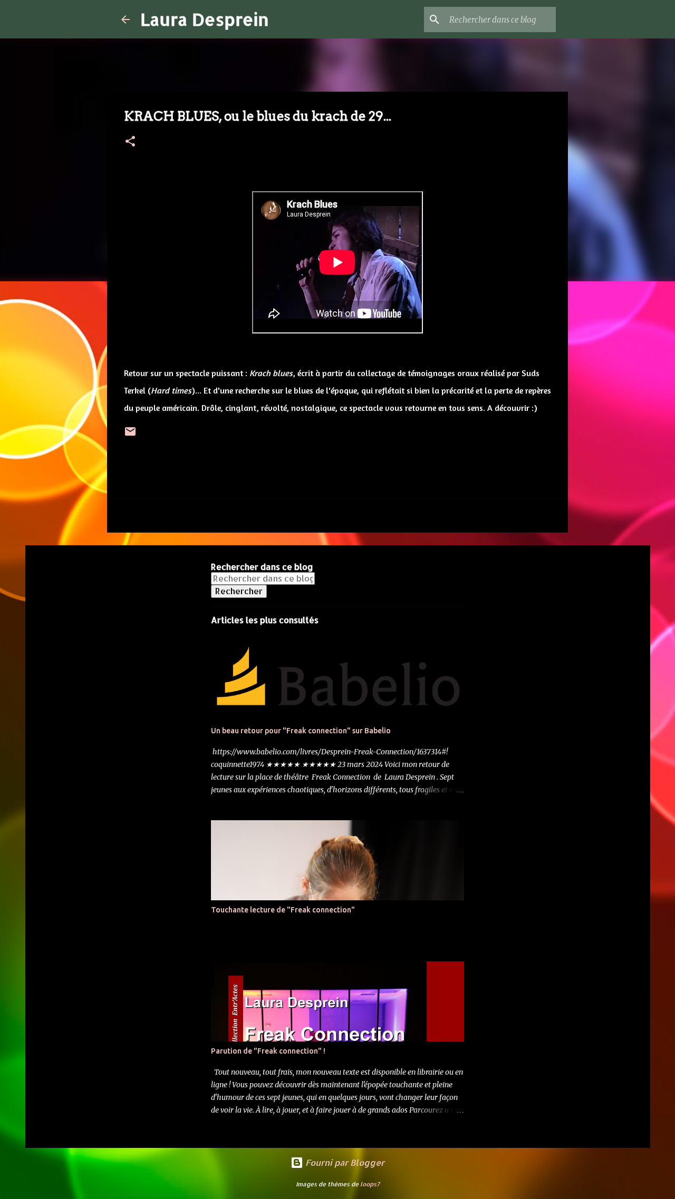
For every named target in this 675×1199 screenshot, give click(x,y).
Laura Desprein (204, 19)
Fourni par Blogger (343, 1162)
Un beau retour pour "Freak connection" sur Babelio (301, 730)
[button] (130, 142)
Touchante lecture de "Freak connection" (283, 910)
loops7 (370, 1184)
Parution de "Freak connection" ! (268, 1051)
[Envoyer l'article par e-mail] (130, 435)
